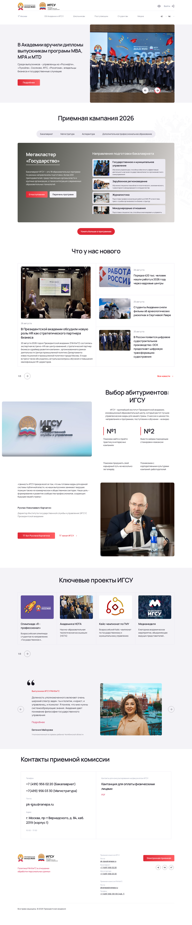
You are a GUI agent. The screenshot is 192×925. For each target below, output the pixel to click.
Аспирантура (88, 134)
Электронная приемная (159, 858)
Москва (23, 16)
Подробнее (38, 722)
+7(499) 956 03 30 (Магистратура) (51, 791)
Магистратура (67, 134)
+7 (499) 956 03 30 (108, 873)
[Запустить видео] (47, 429)
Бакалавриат (46, 134)
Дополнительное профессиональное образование (127, 134)
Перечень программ (63, 194)
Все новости (163, 376)
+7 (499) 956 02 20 (108, 867)
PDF (103, 794)
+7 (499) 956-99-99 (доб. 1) (112, 894)
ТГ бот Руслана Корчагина (36, 535)
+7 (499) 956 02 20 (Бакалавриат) (51, 784)
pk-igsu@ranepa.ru (40, 804)
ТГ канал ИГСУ (66, 535)
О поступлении (37, 194)
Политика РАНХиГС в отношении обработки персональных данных (34, 870)
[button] (145, 97)
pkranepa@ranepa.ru (109, 887)
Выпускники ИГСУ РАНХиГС (46, 691)
